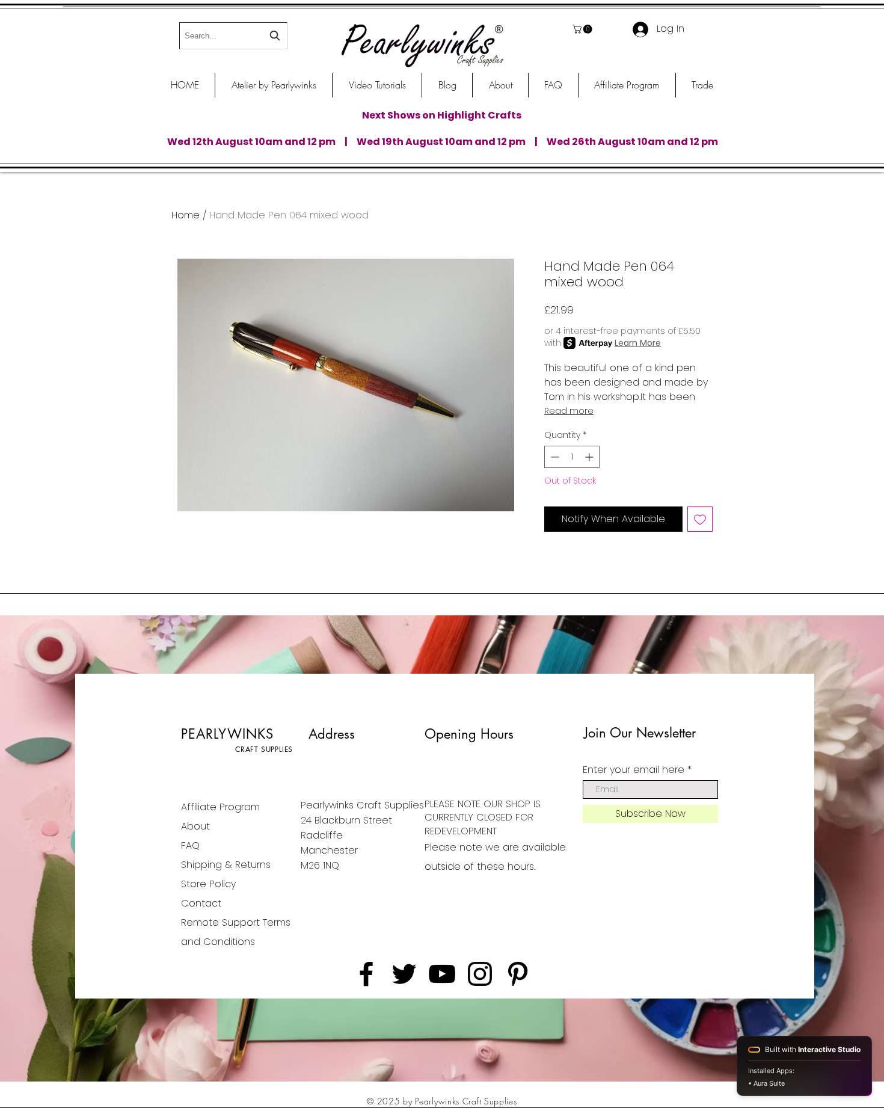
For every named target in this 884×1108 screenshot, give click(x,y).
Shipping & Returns (226, 865)
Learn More (638, 343)
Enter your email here (633, 770)
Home (185, 215)
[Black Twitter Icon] (404, 974)
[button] (583, 29)
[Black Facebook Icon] (366, 974)
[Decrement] (553, 456)
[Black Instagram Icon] (480, 974)
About (195, 826)
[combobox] (233, 35)
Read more (569, 411)
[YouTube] (442, 974)
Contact (201, 903)
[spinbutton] (572, 456)
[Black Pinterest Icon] (518, 974)
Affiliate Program (220, 807)
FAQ (190, 845)
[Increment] (590, 456)
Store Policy (208, 884)
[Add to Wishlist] (700, 519)
